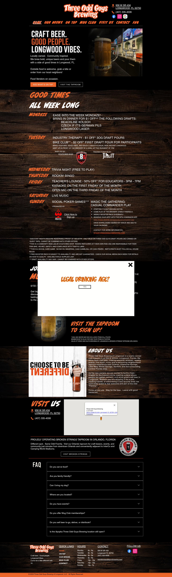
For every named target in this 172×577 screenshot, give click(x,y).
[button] (130, 265)
